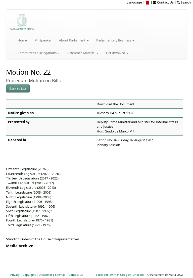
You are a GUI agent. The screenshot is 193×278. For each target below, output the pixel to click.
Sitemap (60, 274)
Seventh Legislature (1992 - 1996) (30, 206)
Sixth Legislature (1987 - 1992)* (29, 211)
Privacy (15, 274)
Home (22, 40)
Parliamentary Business (114, 40)
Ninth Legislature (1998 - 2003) (28, 197)
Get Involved (116, 53)
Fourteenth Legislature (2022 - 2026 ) (33, 173)
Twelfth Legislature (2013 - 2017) (30, 183)
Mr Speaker (43, 40)
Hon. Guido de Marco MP (115, 131)
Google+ (125, 274)
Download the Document (115, 104)
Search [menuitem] (185, 2)
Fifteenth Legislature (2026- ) (27, 169)
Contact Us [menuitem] (165, 2)
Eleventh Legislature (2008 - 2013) (31, 187)
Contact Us (76, 274)
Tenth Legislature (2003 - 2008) (28, 192)
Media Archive (19, 245)
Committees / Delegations (37, 53)
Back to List (17, 88)
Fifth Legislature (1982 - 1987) (28, 215)
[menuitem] (146, 2)
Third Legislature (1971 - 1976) (28, 225)
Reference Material (81, 53)
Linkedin (138, 274)
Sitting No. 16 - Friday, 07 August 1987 (125, 140)
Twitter (114, 274)
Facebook (102, 274)
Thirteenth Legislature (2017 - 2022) (32, 178)
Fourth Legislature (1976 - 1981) (29, 220)
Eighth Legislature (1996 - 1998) (29, 201)
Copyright (29, 274)
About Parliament (72, 40)
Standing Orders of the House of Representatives (42, 239)
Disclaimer (45, 274)
